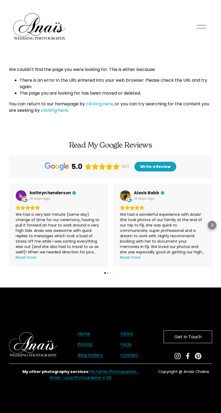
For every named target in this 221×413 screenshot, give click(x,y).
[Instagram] (177, 356)
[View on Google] (21, 195)
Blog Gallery (90, 355)
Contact (129, 355)
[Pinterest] (198, 356)
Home (84, 334)
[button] (9, 225)
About (126, 334)
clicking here (99, 104)
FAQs (126, 344)
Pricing (85, 344)
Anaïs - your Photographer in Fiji (80, 377)
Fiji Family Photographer (113, 371)
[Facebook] (188, 356)
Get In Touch (188, 337)
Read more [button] (26, 257)
